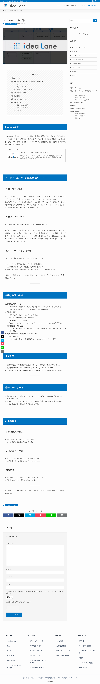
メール (9, 577)
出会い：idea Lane (23, 87)
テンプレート (76, 55)
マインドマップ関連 (85, 646)
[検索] (95, 1)
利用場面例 (17, 102)
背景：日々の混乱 (22, 84)
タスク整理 (59, 641)
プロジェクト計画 (22, 108)
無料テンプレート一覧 (36, 641)
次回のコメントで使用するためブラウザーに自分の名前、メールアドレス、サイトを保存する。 (35, 592)
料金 (8, 646)
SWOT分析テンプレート (37, 646)
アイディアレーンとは (10, 23)
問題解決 (19, 110)
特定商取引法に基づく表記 (52, 678)
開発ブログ (10, 655)
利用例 (74, 71)
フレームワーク (77, 63)
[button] (8, 515)
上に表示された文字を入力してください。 (19, 602)
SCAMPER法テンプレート (38, 667)
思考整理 (74, 75)
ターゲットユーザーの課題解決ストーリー (28, 81)
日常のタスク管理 (22, 105)
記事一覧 (81, 641)
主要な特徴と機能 (19, 92)
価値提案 (16, 96)
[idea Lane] (14, 6)
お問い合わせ (11, 660)
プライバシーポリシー (29, 678)
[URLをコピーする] (62, 515)
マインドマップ (77, 67)
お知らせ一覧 (83, 667)
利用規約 (40, 678)
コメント (9, 543)
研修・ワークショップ (63, 651)
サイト (8, 584)
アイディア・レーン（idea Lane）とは (34, 152)
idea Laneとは (18, 78)
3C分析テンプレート (36, 651)
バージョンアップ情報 (86, 663)
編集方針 (64, 678)
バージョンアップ (77, 59)
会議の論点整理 (61, 646)
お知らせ (74, 51)
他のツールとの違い (20, 99)
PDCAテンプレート (36, 655)
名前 (8, 569)
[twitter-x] (90, 1)
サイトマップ (73, 678)
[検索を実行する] (95, 20)
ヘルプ (9, 651)
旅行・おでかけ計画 (62, 655)
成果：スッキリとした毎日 (25, 89)
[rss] (93, 1)
